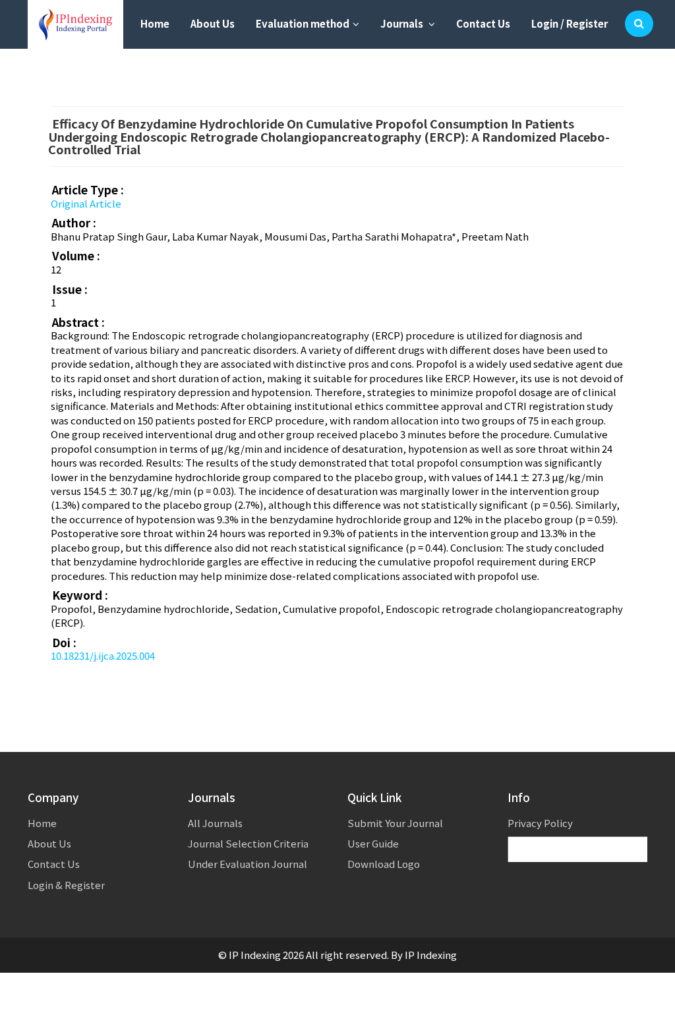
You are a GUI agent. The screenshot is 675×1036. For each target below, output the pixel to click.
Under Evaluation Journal (247, 864)
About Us (213, 23)
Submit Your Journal (395, 823)
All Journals (215, 823)
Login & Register (66, 885)
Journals (402, 23)
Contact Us (483, 23)
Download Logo (383, 864)
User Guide (373, 843)
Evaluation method (302, 23)
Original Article (86, 203)
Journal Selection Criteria (248, 843)
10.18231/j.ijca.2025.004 (103, 655)
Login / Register (569, 23)
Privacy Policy (540, 823)
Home (154, 23)
